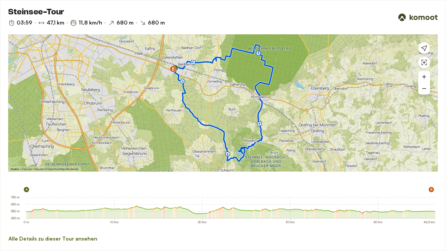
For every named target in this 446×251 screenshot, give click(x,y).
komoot (28, 169)
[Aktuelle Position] (424, 48)
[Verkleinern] (424, 88)
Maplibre (15, 169)
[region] (223, 103)
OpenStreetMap (56, 169)
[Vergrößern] (424, 77)
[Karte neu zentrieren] (424, 62)
